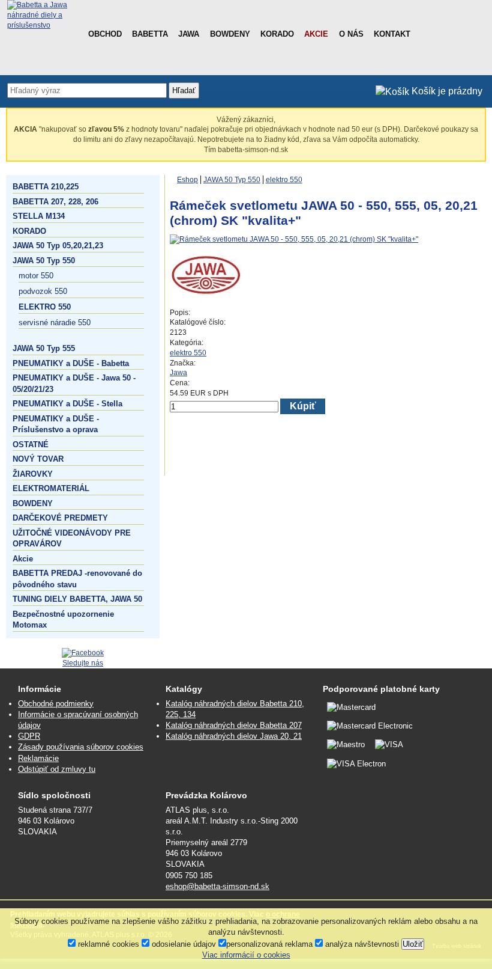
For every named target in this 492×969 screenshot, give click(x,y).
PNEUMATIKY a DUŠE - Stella (67, 403)
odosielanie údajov (182, 944)
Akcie (316, 33)
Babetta (150, 33)
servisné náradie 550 (55, 322)
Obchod (105, 33)
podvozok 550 (43, 291)
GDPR (29, 736)
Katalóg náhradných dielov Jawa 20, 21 (234, 736)
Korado (277, 33)
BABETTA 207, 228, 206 (55, 201)
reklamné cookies (107, 944)
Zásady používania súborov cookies (80, 746)
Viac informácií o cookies (246, 954)
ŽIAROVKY (33, 473)
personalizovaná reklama (269, 944)
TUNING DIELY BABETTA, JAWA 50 (77, 599)
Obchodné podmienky (56, 703)
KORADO (29, 231)
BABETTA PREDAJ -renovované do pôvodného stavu (77, 578)
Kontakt (392, 33)
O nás (351, 33)
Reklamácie (38, 758)
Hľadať (184, 90)
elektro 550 (45, 306)
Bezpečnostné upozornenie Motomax (63, 619)
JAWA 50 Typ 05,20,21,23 (58, 245)
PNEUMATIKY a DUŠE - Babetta (71, 363)
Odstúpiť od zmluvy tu (56, 769)
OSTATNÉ (31, 444)
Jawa (188, 33)
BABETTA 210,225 (46, 186)
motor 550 (36, 275)
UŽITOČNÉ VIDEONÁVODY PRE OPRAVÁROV (72, 538)
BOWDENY (33, 503)
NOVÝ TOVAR (38, 458)
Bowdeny (230, 33)
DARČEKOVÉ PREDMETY (60, 517)
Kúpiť (303, 406)
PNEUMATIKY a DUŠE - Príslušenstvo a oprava (56, 424)
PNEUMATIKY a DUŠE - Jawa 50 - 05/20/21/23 (74, 383)
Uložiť (413, 944)
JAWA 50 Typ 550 (44, 260)
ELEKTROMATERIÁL (51, 488)
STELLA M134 (39, 216)
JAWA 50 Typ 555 (44, 348)
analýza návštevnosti (361, 944)
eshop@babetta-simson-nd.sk (217, 886)
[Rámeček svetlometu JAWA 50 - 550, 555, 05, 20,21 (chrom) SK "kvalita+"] (294, 239)
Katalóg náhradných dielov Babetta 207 (234, 725)
